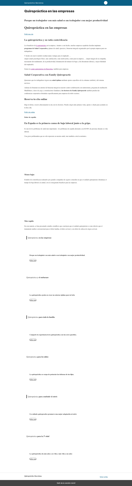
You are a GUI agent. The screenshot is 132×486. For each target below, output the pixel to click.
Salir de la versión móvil (66, 483)
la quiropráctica (41, 45)
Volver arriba (104, 477)
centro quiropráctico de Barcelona (42, 69)
